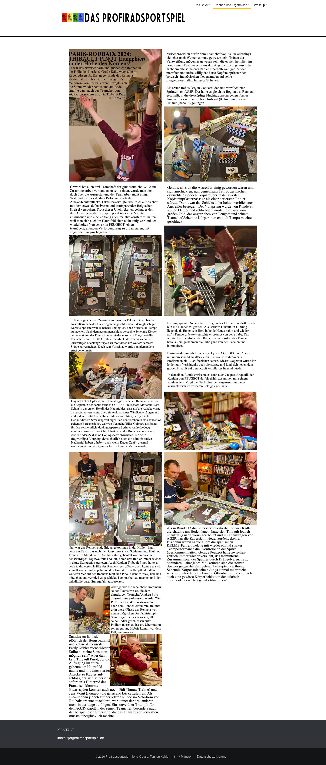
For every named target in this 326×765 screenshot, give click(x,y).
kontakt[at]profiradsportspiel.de (80, 737)
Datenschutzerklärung (211, 756)
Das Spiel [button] (201, 5)
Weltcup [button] (259, 5)
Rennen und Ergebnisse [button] (231, 5)
